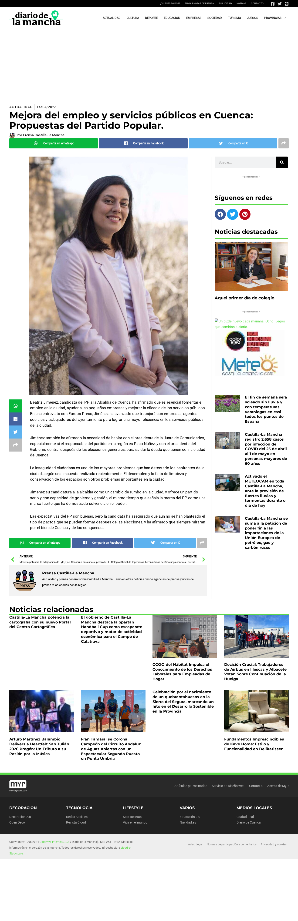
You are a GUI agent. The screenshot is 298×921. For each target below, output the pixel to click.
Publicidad (225, 3)
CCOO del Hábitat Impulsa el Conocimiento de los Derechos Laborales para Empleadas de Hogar (182, 671)
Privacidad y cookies (274, 844)
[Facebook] (273, 4)
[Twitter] (280, 4)
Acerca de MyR (278, 786)
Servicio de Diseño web (228, 786)
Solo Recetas (132, 817)
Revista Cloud (76, 822)
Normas (241, 3)
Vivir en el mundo (135, 822)
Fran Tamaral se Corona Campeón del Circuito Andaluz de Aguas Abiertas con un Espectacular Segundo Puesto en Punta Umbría (111, 749)
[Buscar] (282, 162)
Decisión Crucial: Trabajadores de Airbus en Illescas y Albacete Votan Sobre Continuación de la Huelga (255, 671)
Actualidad (21, 107)
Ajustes (249, 914)
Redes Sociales (77, 817)
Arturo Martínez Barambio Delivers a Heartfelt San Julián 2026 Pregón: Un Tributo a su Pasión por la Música (39, 746)
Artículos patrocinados (190, 786)
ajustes (160, 916)
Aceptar (190, 914)
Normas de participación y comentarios (232, 844)
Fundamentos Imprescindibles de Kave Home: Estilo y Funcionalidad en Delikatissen (254, 744)
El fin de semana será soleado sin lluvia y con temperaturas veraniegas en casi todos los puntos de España (266, 409)
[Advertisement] (149, 64)
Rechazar (219, 914)
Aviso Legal (195, 844)
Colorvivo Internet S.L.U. (54, 842)
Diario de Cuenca (249, 822)
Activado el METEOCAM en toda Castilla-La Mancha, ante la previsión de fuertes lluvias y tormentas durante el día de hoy (266, 491)
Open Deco (17, 822)
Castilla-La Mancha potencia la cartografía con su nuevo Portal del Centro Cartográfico (40, 622)
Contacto (257, 3)
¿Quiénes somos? (170, 3)
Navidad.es (188, 822)
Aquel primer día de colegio (244, 298)
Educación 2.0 (190, 817)
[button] (283, 18)
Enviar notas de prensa (199, 3)
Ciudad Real (245, 817)
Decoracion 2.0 (20, 817)
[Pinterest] (286, 4)
